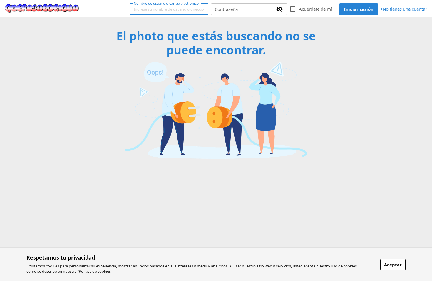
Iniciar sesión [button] (359, 9)
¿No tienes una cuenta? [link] (404, 9)
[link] (42, 8)
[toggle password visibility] (279, 9)
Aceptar (393, 264)
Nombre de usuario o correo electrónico (166, 3)
